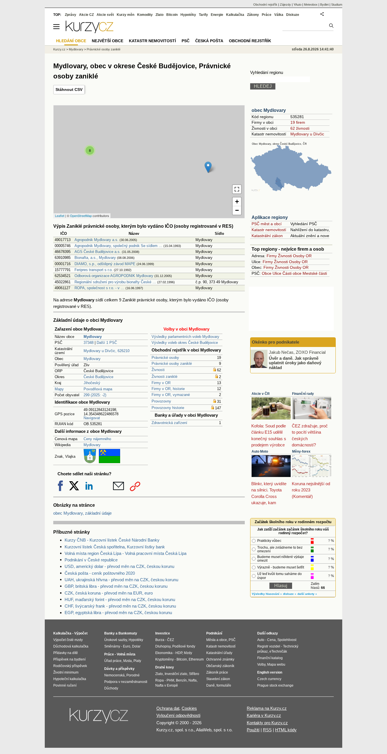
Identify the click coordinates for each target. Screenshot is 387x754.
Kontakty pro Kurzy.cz (267, 722)
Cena (271, 640)
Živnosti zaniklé (164, 376)
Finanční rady (303, 394)
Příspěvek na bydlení (69, 659)
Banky (109, 633)
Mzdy (188, 653)
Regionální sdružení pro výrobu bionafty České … (115, 282)
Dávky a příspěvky (119, 669)
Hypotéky (188, 15)
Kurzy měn (125, 15)
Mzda (127, 661)
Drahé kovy (164, 667)
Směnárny (112, 646)
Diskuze (292, 15)
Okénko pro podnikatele (275, 342)
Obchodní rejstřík (265, 4)
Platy (137, 661)
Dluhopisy (163, 646)
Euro (126, 646)
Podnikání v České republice (91, 559)
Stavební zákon (218, 679)
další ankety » (307, 593)
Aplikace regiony (270, 217)
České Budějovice (98, 377)
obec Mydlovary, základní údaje (82, 513)
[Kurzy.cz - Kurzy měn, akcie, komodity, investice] (89, 31)
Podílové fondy (183, 646)
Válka (278, 15)
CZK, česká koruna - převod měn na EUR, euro (109, 593)
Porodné (133, 675)
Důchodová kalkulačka (70, 646)
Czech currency (269, 679)
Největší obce (107, 41)
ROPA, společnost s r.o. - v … (99, 288)
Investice (162, 633)
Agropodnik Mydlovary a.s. (96, 240)
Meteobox (311, 4)
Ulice (277, 273)
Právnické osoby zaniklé (172, 363)
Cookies (189, 708)
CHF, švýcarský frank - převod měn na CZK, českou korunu (120, 606)
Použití (253, 729)
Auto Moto (260, 451)
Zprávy (70, 15)
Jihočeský (92, 383)
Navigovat (92, 418)
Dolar (136, 646)
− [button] (237, 210)
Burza (159, 640)
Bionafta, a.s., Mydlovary (95, 257)
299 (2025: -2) (95, 395)
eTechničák (278, 651)
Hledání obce (71, 41)
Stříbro (194, 674)
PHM (170, 680)
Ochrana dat (167, 708)
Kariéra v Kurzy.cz (264, 715)
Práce (266, 15)
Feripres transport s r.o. (94, 270)
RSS (267, 729)
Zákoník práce (217, 672)
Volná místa (126, 654)
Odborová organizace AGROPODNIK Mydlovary (114, 276)
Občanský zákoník (220, 666)
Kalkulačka (235, 15)
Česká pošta (209, 41)
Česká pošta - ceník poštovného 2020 (100, 573)
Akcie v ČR (261, 394)
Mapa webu (276, 664)
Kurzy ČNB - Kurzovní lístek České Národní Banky (112, 540)
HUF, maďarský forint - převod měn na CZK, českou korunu (120, 599)
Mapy (59, 389)
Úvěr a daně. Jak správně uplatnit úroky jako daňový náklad (295, 362)
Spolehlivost (286, 640)
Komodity (145, 15)
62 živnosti (299, 128)
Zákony (253, 15)
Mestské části (315, 273)
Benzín (181, 680)
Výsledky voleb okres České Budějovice (185, 342)
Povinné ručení (64, 685)
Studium (336, 4)
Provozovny (161, 401)
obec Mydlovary (269, 110)
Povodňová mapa (98, 389)
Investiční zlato (176, 674)
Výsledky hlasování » (267, 593)
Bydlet (324, 4)
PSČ (186, 41)
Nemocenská (114, 675)
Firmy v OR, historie (168, 389)
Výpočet (81, 633)
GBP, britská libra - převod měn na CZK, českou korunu (116, 586)
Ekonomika (164, 653)
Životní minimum (65, 672)
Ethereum (196, 659)
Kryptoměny (164, 659)
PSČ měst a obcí (267, 223)
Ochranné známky (220, 659)
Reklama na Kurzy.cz (267, 708)
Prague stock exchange (275, 685)
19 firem (297, 122)
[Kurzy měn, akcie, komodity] (99, 718)
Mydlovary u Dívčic (307, 134)
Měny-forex (301, 451)
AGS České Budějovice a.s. (98, 252)
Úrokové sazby (115, 640)
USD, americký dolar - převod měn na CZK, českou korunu (119, 566)
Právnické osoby (165, 357)
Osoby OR (302, 256)
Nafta (192, 680)
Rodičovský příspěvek (70, 666)
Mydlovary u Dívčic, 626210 (106, 351)
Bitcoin (172, 15)
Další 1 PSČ (107, 342)
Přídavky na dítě (65, 653)
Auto (260, 640)
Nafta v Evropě (166, 685)
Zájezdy (285, 4)
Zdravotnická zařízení (169, 423)
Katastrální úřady (219, 653)
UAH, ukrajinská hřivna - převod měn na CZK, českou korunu (121, 579)
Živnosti (158, 370)
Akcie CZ (86, 15)
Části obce (291, 273)
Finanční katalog (270, 658)
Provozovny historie (168, 408)
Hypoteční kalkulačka (69, 679)
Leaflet (59, 215)
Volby (261, 664)
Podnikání (214, 633)
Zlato (159, 15)
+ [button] (237, 201)
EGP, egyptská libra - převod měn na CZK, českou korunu (118, 612)
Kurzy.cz (59, 49)
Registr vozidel (268, 646)
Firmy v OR (161, 383)
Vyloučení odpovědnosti (178, 715)
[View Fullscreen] (237, 189)
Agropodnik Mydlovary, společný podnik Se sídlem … (118, 246)
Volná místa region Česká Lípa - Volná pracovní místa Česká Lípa (125, 553)
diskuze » (289, 593)
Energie (217, 15)
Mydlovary (92, 359)
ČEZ (170, 640)
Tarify (203, 15)
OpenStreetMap (81, 215)
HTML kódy (286, 729)
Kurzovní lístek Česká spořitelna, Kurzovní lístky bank (115, 546)
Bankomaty (127, 633)
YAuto (297, 4)
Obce (266, 273)
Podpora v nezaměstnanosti (125, 682)
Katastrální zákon (267, 235)
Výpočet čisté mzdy (68, 640)
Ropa (159, 680)
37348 (88, 342)
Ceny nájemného (97, 439)
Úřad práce (113, 661)
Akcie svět (105, 15)
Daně (210, 685)
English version (269, 672)
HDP (178, 653)
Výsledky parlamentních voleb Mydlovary (185, 337)
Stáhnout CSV (69, 89)
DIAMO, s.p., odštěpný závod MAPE (105, 264)
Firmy (272, 256)
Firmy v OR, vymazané (171, 395)
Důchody (111, 688)
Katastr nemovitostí (269, 229)
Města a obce (216, 640)
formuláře (223, 685)
